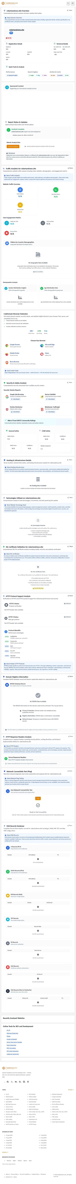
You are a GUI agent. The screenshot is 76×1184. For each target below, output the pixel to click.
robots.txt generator (13, 1054)
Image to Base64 (12, 1039)
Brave (30, 1160)
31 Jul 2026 (9, 1145)
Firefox (19, 1160)
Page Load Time (58, 52)
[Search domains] (68, 3)
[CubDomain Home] (9, 3)
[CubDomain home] (9, 1068)
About (7, 1174)
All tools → (71, 1090)
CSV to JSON (32, 1107)
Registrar (8, 47)
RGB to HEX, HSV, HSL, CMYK (59, 1112)
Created (8, 52)
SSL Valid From (57, 47)
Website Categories (46, 446)
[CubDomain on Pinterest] (20, 1081)
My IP (8, 1030)
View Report (16, 399)
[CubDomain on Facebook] (7, 1081)
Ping (38, 798)
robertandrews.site (16, 30)
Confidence (29, 445)
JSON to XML (55, 1109)
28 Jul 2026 (43, 1148)
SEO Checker (32, 1094)
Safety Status (10, 436)
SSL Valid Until (66, 47)
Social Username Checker (14, 1042)
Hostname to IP (33, 1119)
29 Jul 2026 (9, 1148)
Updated (29, 52)
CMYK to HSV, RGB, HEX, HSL (13, 1114)
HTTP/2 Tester (9, 1109)
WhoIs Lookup (32, 1097)
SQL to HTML (32, 1114)
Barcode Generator (11, 1122)
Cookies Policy (35, 1174)
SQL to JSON (9, 1117)
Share (70, 10)
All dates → (5, 1152)
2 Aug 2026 (9, 1143)
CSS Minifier (9, 1102)
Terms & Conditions (25, 1174)
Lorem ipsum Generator (58, 1122)
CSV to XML (55, 1107)
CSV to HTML (9, 1107)
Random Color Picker (11, 1112)
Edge (14, 1160)
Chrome (8, 1160)
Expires (8, 57)
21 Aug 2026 (9, 1135)
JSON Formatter (56, 1102)
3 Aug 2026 (43, 1140)
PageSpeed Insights (13, 75)
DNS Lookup (9, 1119)
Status (15, 1177)
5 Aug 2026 (43, 1138)
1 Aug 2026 (43, 1143)
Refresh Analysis (13, 146)
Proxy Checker (32, 1122)
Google (32, 75)
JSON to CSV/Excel (33, 1109)
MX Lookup (55, 1117)
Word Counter (9, 1097)
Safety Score (13, 445)
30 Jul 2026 (43, 1145)
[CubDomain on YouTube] (15, 1081)
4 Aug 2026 (9, 1140)
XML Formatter (11, 1048)
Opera (25, 1160)
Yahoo (45, 75)
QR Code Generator (13, 1051)
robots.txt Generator (34, 1104)
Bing (39, 75)
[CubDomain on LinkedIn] (24, 1081)
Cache (53, 75)
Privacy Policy (14, 1174)
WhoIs (8, 1036)
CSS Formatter (32, 1102)
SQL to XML (32, 1117)
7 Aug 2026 (43, 1135)
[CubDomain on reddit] (28, 1081)
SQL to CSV (55, 1114)
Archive (60, 75)
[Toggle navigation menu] (73, 3)
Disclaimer (43, 1174)
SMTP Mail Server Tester (12, 1124)
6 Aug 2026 (9, 1138)
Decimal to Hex (56, 1119)
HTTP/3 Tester (32, 1124)
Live (67, 75)
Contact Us (9, 1177)
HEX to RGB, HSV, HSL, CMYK (36, 1112)
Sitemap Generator (12, 1033)
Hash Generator (11, 1045)
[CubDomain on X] (11, 1081)
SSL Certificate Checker (58, 1104)
